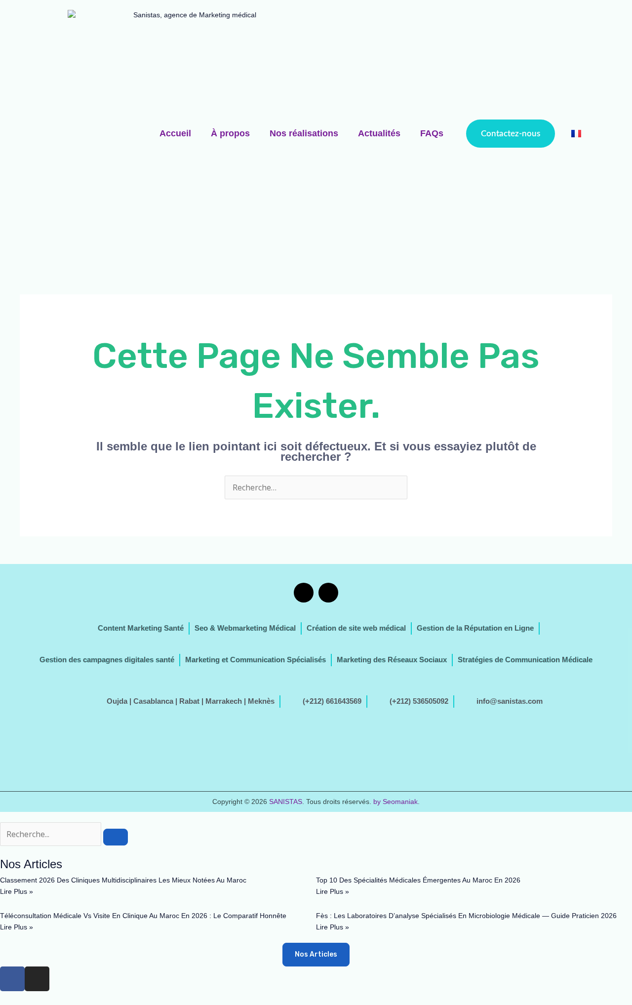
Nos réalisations (304, 133)
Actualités (379, 133)
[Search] (115, 837)
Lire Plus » (16, 891)
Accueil (175, 133)
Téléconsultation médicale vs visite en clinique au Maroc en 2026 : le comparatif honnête (143, 916)
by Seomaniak (395, 801)
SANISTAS (285, 801)
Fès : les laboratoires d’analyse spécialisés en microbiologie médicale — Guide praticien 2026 (466, 916)
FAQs (431, 133)
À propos (230, 133)
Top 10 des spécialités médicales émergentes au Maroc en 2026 (418, 880)
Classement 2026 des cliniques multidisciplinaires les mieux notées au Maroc (123, 880)
